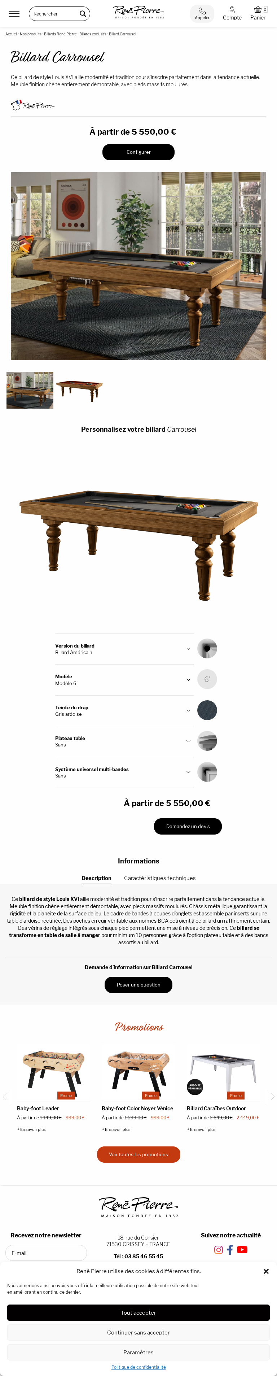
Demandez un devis (188, 826)
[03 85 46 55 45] (202, 14)
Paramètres (138, 1352)
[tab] (96, 878)
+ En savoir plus (31, 1129)
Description (96, 878)
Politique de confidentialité (138, 1367)
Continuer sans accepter (138, 1332)
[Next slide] (270, 1096)
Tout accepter (138, 1312)
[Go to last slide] (6, 1096)
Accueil (11, 34)
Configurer (139, 152)
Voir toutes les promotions (138, 1154)
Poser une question (139, 985)
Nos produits (30, 34)
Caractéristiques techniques (160, 878)
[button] (266, 1271)
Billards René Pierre (60, 34)
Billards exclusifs (92, 34)
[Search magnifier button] (82, 13)
